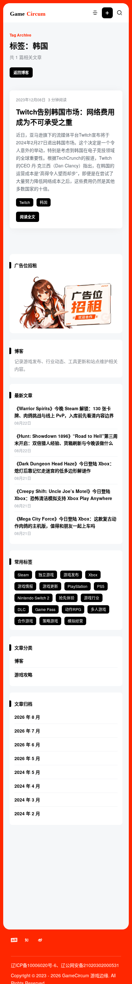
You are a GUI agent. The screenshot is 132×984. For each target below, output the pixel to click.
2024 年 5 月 (27, 772)
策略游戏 (50, 620)
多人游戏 (98, 609)
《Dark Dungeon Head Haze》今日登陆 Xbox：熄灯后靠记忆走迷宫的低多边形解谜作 (64, 467)
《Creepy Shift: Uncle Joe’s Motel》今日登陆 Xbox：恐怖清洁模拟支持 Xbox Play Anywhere (63, 494)
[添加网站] (107, 12)
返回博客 (21, 72)
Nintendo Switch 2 (33, 597)
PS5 (100, 586)
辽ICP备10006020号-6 (33, 965)
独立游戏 (46, 574)
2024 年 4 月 (27, 786)
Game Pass (45, 609)
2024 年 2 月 (27, 813)
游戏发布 (71, 574)
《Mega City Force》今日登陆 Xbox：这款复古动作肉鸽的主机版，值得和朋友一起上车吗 (65, 522)
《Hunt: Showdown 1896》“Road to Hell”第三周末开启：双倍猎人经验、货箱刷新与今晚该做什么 (66, 439)
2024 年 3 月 (27, 799)
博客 (18, 660)
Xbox (92, 574)
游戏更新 (50, 586)
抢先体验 (66, 597)
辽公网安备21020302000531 (90, 965)
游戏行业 (91, 597)
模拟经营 (75, 620)
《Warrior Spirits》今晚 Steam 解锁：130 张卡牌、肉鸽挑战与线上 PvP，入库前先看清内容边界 (64, 412)
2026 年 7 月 (27, 730)
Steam (23, 574)
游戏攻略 (23, 674)
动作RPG (73, 609)
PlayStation (77, 586)
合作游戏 (25, 620)
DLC (22, 609)
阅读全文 (27, 217)
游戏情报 (25, 586)
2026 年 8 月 (27, 717)
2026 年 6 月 (27, 744)
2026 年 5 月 (27, 758)
